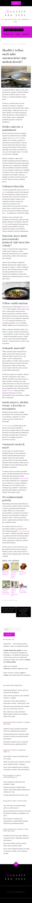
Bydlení (25, 34)
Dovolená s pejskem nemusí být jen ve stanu (6, 592)
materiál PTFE (16, 138)
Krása (18, 34)
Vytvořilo (10, 892)
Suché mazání (7, 425)
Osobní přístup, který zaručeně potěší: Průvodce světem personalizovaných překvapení (16, 736)
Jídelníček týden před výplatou (5, 573)
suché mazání (24, 478)
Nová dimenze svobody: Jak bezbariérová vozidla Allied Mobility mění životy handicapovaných (15, 821)
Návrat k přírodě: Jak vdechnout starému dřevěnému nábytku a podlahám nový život (17, 813)
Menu (16, 3)
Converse (6, 668)
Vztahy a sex (8, 34)
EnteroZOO (7, 644)
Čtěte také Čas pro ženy (17, 801)
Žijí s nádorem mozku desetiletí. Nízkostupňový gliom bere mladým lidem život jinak (15, 714)
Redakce (23, 44)
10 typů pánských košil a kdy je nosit (15, 795)
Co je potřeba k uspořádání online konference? (23, 612)
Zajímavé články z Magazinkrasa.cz (12, 776)
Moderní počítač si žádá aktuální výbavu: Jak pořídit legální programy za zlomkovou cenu (16, 789)
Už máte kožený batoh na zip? (9, 610)
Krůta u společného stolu (22, 573)
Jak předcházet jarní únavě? (23, 591)
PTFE (4, 224)
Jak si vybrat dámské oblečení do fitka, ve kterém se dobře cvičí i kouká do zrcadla (16, 851)
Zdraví (16, 600)
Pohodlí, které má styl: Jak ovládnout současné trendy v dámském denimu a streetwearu (16, 838)
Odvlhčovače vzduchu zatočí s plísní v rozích (15, 574)
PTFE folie (10, 390)
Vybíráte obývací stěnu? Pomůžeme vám (14, 592)
